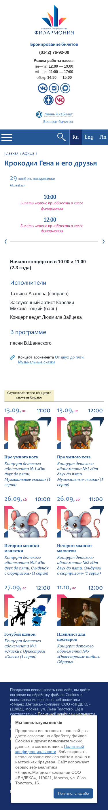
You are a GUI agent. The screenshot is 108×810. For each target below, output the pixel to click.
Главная (11, 154)
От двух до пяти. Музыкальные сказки (51, 359)
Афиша (28, 154)
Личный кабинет (58, 115)
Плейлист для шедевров (71, 637)
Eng (89, 137)
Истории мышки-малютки (22, 548)
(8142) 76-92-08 (54, 52)
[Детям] (60, 104)
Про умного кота (21, 457)
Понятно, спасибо (73, 793)
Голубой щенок (19, 634)
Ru (76, 137)
